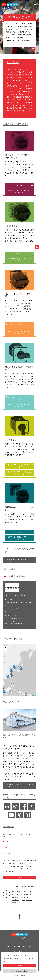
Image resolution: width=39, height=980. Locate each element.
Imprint (16, 975)
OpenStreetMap (32, 695)
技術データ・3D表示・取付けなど (19, 191)
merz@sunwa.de (15, 621)
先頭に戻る (19, 916)
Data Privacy (22, 975)
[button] (7, 676)
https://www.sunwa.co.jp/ (17, 623)
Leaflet (25, 695)
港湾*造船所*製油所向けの (16, 560)
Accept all (19, 966)
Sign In (19, 878)
